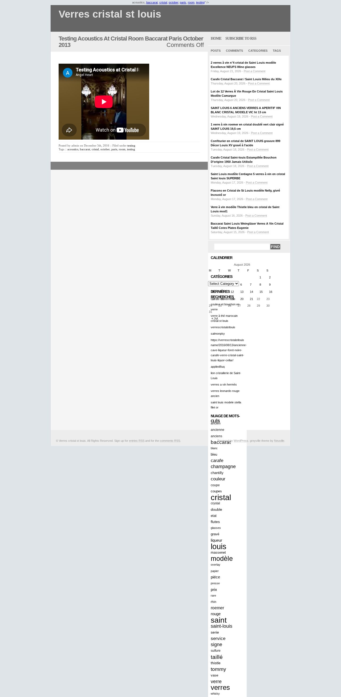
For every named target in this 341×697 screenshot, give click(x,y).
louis (218, 546)
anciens (216, 436)
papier (215, 571)
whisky (215, 693)
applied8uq (218, 366)
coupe (215, 485)
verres (220, 687)
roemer (217, 607)
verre (216, 681)
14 (251, 291)
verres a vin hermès (224, 384)
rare (213, 595)
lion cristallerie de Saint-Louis (226, 375)
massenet (218, 552)
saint (219, 620)
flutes (215, 522)
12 (232, 291)
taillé (217, 657)
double (216, 509)
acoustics (72, 149)
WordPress (241, 440)
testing (200, 2)
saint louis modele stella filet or (226, 405)
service (218, 638)
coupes (216, 491)
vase (214, 675)
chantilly (217, 473)
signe (216, 644)
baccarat (152, 2)
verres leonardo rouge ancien (225, 393)
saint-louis (221, 626)
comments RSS (170, 440)
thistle (216, 663)
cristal (163, 2)
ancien (216, 423)
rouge (216, 614)
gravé (215, 534)
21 (251, 299)
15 (261, 291)
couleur (218, 478)
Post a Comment (254, 71)
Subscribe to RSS (240, 38)
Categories (257, 50)
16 (270, 291)
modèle (222, 559)
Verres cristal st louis (110, 14)
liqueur (216, 540)
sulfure (216, 651)
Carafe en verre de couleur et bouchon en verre (225, 304)
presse (215, 583)
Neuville (279, 440)
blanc (214, 448)
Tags (277, 50)
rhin (213, 601)
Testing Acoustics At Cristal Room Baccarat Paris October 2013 (131, 41)
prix (214, 589)
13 (241, 291)
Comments (234, 50)
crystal (215, 503)
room (191, 2)
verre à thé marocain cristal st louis (224, 318)
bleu (214, 454)
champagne (223, 466)
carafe (217, 460)
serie (215, 632)
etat (214, 516)
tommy (218, 669)
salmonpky (218, 333)
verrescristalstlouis (223, 327)
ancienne (217, 429)
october (173, 2)
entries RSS (136, 440)
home (216, 38)
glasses (216, 527)
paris (183, 2)
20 (241, 299)
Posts (216, 50)
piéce (215, 577)
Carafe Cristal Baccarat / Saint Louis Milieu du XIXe (246, 79)
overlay (215, 564)
